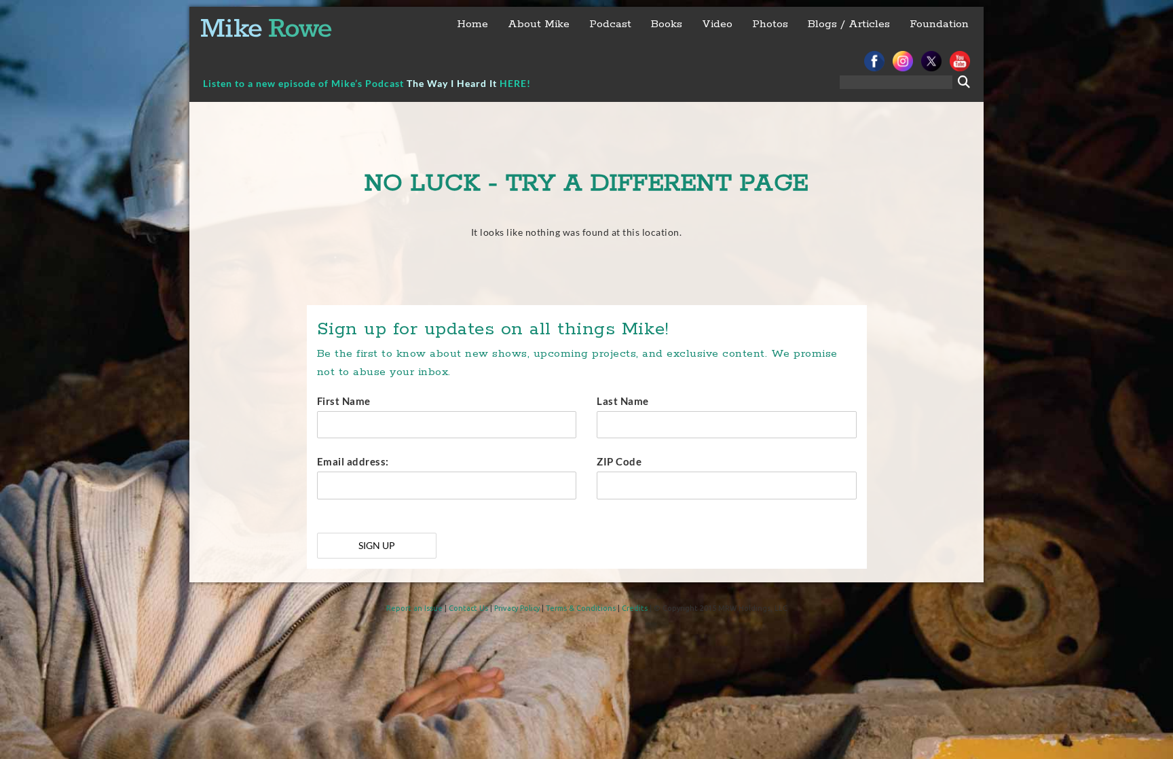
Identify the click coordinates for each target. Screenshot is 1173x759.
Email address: (353, 461)
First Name (344, 401)
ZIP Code (619, 461)
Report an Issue (414, 608)
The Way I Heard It (452, 83)
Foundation (939, 24)
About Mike (539, 24)
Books (666, 24)
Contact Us (468, 608)
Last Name (623, 401)
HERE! (515, 83)
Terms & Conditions (581, 608)
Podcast (610, 24)
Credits (635, 608)
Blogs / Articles (849, 24)
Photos (770, 24)
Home (472, 24)
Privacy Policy (517, 608)
